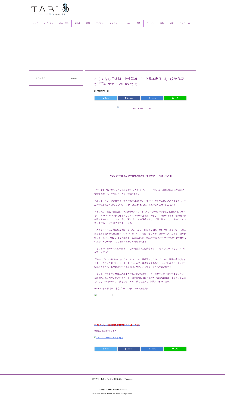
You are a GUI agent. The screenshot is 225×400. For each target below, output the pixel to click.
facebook (129, 379)
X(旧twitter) (118, 379)
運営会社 (95, 379)
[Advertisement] (107, 47)
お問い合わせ (106, 379)
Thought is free (127, 394)
